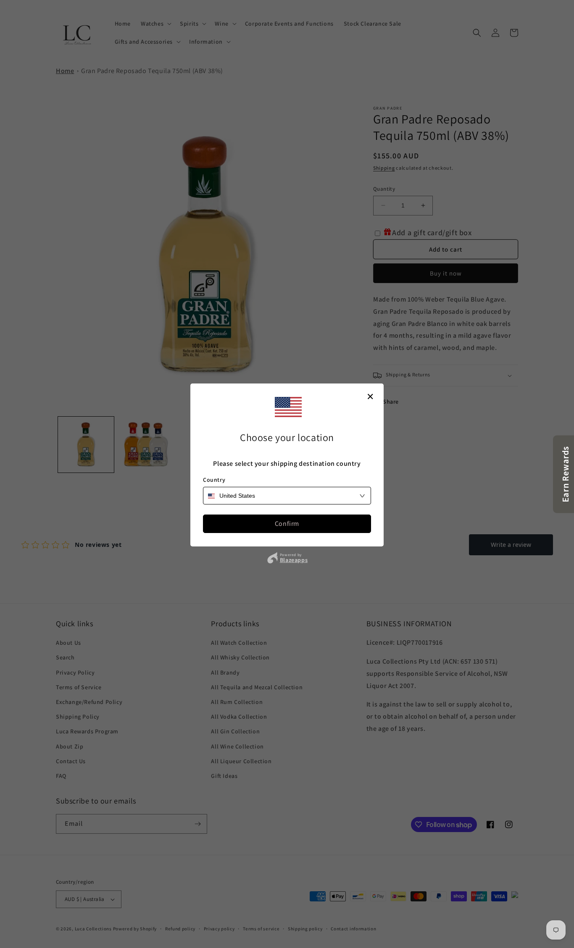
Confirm (287, 523)
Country (214, 479)
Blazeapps (294, 560)
